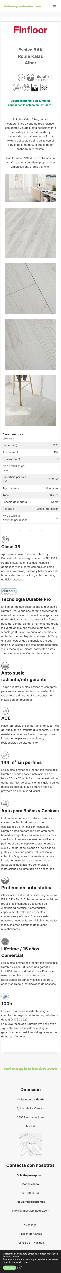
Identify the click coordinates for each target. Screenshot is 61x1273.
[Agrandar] (51, 177)
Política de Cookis (30, 1233)
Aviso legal (30, 1225)
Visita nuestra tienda (30, 1099)
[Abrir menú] (54, 6)
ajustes (27, 1262)
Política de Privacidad (30, 1242)
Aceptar (9, 1268)
